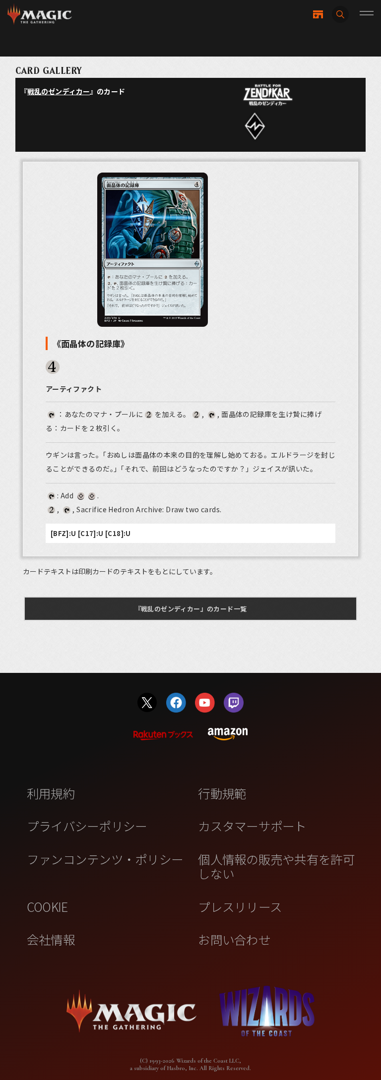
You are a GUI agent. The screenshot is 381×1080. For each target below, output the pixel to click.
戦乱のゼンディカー (58, 91)
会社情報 (51, 939)
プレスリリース (240, 906)
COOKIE (47, 906)
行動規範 (222, 793)
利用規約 (51, 793)
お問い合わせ (234, 939)
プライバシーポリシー (87, 826)
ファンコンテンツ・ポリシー (105, 859)
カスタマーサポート (252, 826)
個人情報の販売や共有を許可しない (276, 866)
